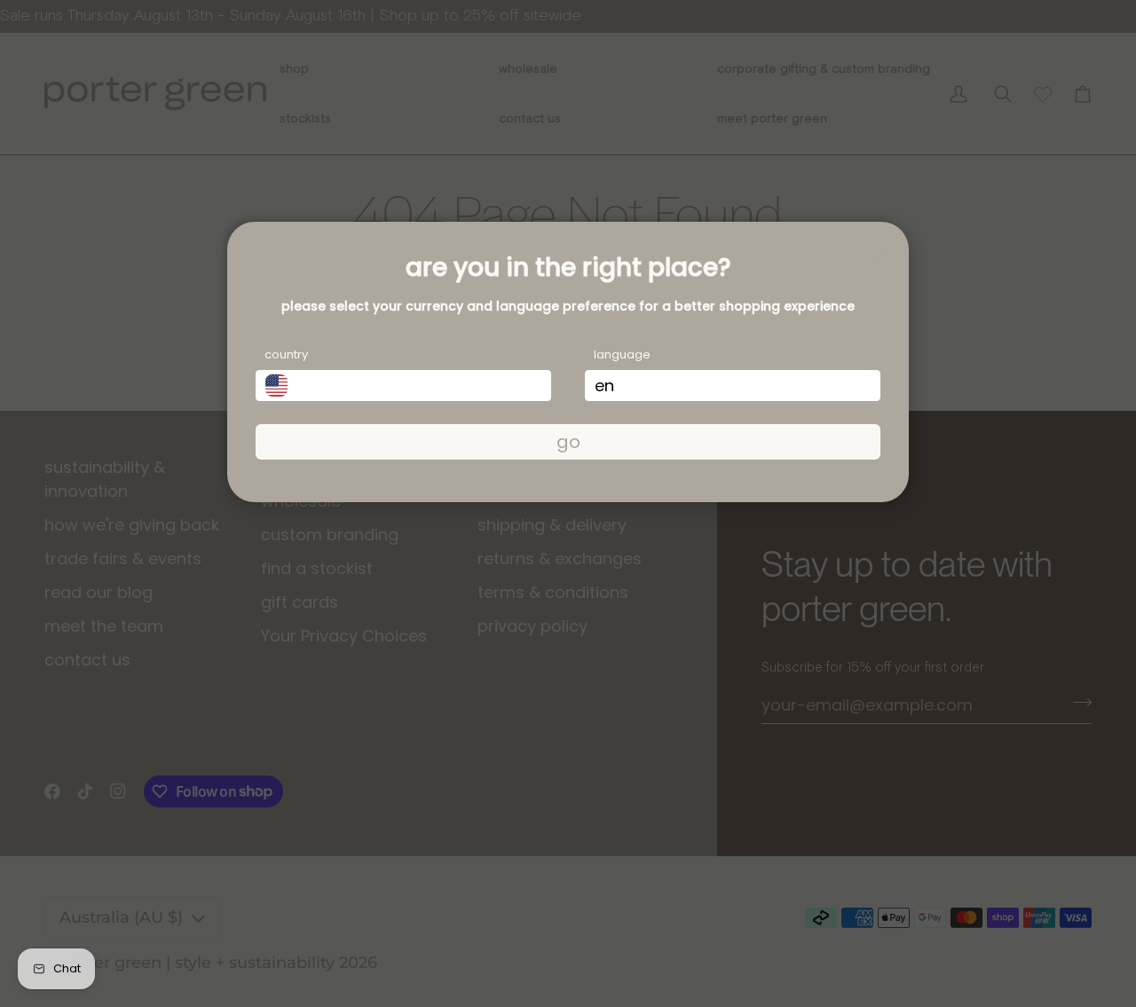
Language (622, 354)
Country (286, 354)
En (604, 385)
